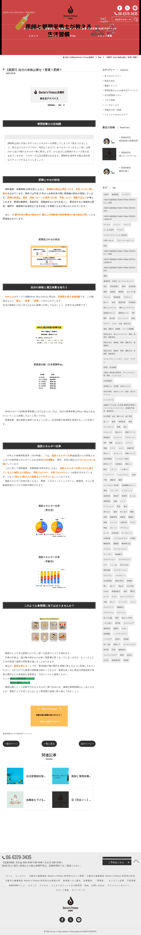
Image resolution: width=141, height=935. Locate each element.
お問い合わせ (109, 240)
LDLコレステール (110, 307)
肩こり (106, 421)
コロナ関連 (110, 99)
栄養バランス (130, 453)
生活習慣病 (108, 580)
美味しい (128, 464)
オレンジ (113, 527)
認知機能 (107, 633)
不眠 (113, 649)
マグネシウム (109, 612)
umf (105, 442)
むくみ (132, 496)
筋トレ (106, 302)
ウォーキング (109, 427)
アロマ (132, 522)
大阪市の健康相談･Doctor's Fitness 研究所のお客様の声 (120, 217)
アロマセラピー (124, 559)
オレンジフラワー (127, 596)
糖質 (105, 291)
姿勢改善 (122, 421)
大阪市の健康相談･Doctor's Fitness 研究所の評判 (120, 209)
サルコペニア (129, 623)
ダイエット (118, 453)
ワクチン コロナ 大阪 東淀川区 (117, 323)
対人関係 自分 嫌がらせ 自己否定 (118, 416)
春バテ (112, 586)
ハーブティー (109, 474)
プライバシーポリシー (125, 240)
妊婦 (133, 474)
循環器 (122, 517)
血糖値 (112, 291)
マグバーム (121, 612)
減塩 (105, 275)
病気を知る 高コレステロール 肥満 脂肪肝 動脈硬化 (119, 335)
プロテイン (128, 297)
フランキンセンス (120, 549)
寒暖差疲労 (116, 591)
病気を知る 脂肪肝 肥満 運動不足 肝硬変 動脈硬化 (119, 352)
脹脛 (117, 618)
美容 (118, 506)
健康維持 (122, 649)
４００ (121, 448)
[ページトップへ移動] (136, 861)
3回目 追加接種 (110, 367)
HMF (110, 442)
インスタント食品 (122, 458)
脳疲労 (116, 628)
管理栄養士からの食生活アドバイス (17, 733)
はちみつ (119, 442)
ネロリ (114, 596)
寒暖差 (129, 580)
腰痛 (113, 421)
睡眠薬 (116, 543)
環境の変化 (119, 580)
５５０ (112, 448)
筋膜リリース (130, 432)
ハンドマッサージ (120, 633)
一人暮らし (124, 469)
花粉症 (124, 496)
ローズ (106, 596)
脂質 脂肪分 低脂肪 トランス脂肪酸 (119, 329)
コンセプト (126, 194)
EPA (133, 313)
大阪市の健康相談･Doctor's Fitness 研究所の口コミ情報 (120, 201)
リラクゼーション (120, 570)
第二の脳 (107, 644)
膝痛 (118, 427)
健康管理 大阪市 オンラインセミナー (119, 281)
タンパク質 (131, 291)
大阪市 (106, 194)
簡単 (130, 421)
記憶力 (117, 639)
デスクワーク (109, 607)
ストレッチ (108, 432)
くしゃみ (113, 565)
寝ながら (118, 432)
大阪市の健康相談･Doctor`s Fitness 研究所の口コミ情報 (120, 252)
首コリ (112, 602)
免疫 (113, 302)
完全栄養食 (108, 458)
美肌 (105, 490)
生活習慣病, (108, 380)
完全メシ (107, 453)
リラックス (114, 490)
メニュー (117, 224)
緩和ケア (117, 644)
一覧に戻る (49, 743)
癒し (105, 586)
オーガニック (127, 533)
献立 (105, 469)
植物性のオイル (109, 313)
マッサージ (118, 437)
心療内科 (123, 522)
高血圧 (116, 496)
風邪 (115, 511)
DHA (105, 318)
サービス (107, 224)
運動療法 (120, 607)
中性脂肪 (132, 302)
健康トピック (111, 85)
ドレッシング (123, 318)
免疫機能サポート (128, 485)
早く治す (123, 511)
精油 (105, 527)
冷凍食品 (118, 464)
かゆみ (106, 591)
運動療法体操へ (121, 19)
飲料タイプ (108, 464)
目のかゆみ (124, 565)
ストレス (113, 522)
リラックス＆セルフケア (116, 114)
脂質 (133, 318)
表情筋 (126, 660)
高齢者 (112, 480)
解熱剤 (131, 517)
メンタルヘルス (112, 104)
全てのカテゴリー (113, 75)
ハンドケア (108, 639)
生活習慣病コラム (113, 95)
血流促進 (107, 496)
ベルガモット (120, 575)
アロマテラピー (109, 559)
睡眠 (132, 511)
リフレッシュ (127, 490)
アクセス (120, 229)
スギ (105, 565)
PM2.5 (132, 591)
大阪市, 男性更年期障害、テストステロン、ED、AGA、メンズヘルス (120, 374)
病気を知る (110, 80)
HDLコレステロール (126, 307)
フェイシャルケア (110, 655)
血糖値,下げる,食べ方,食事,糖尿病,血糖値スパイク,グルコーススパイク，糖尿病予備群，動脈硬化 (120, 408)
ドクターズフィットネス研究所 (115, 235)
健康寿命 (107, 628)
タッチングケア (129, 644)
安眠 (105, 517)
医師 (123, 286)
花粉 (125, 591)
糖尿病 (121, 291)
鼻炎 (125, 506)
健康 (120, 480)
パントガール (109, 399)
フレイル (107, 297)
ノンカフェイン (123, 474)
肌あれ (121, 586)
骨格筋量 (117, 297)
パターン (113, 469)
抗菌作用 (130, 448)
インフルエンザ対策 (111, 485)
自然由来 (115, 533)
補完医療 (107, 570)
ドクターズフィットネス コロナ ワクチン (119, 360)
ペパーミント (109, 506)
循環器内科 (116, 660)
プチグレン (124, 527)
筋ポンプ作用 (127, 618)
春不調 (117, 623)
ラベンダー (108, 554)
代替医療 (107, 538)
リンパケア (123, 602)
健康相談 (115, 194)
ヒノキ (106, 533)
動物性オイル (124, 313)
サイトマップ (78, 890)
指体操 (126, 639)
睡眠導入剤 (126, 543)
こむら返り (108, 623)
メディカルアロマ (120, 538)
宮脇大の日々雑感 (113, 109)
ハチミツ (129, 442)
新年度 (106, 649)
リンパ (132, 602)
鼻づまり (107, 511)
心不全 (106, 660)
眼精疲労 (107, 437)
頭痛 (115, 501)
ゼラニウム (108, 575)
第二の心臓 (108, 618)
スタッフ (127, 224)
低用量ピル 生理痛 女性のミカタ (117, 386)
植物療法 (118, 554)
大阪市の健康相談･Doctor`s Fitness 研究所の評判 (120, 269)
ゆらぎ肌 (130, 586)
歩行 (125, 427)
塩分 (105, 286)
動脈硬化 (113, 517)
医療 (105, 522)
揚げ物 (112, 318)
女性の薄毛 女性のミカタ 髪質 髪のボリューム (119, 393)
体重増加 (107, 501)
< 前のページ (11, 743)
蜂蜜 (105, 448)
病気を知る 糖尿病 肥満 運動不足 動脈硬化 (119, 343)
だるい (124, 628)
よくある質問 (109, 229)
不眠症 (132, 538)
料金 (105, 245)
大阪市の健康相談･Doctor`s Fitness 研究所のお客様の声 (120, 260)
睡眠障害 (107, 543)
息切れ (129, 655)
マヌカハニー (130, 437)
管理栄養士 (114, 286)
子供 (105, 480)
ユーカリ (107, 549)
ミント (122, 501)
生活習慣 (132, 286)
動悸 (122, 655)
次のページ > (87, 743)
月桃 (105, 602)
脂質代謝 (122, 302)
